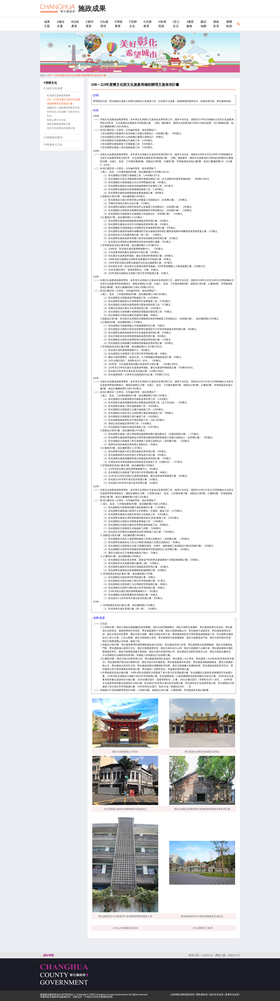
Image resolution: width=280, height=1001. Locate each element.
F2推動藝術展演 (53, 137)
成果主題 (47, 24)
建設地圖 (203, 24)
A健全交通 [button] (61, 24)
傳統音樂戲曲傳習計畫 (58, 124)
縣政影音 (216, 24)
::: (41, 24)
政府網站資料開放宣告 (183, 994)
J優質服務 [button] (190, 24)
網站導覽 (48, 955)
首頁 (42, 75)
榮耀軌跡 (229, 24)
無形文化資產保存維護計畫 (61, 128)
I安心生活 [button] (176, 24)
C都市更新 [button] (90, 24)
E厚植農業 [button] (119, 24)
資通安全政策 (232, 994)
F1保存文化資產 (53, 88)
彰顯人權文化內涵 (56, 120)
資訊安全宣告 (216, 994)
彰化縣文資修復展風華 (58, 95)
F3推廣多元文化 (53, 144)
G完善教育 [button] (148, 24)
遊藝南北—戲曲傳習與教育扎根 (63, 107)
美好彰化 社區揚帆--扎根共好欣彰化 (63, 114)
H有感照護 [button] (162, 24)
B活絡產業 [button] (75, 24)
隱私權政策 (202, 994)
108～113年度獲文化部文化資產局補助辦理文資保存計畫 (76, 75)
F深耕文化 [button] (133, 24)
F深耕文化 (50, 82)
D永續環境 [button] (104, 24)
